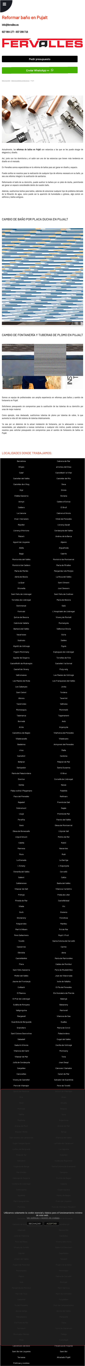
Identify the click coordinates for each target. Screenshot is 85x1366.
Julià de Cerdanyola (21, 1062)
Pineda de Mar (21, 900)
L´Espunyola (63, 866)
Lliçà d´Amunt (21, 837)
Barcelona (21, 461)
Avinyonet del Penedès (64, 744)
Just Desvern (64, 588)
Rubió (63, 842)
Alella (21, 548)
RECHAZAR (35, 1223)
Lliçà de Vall (64, 831)
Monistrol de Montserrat (63, 559)
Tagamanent (63, 715)
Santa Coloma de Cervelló (63, 941)
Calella (21, 842)
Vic (63, 906)
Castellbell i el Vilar (63, 472)
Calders (21, 507)
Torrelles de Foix (63, 657)
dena (64, 952)
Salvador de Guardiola (63, 1079)
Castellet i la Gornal (63, 663)
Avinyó (21, 501)
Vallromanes (21, 675)
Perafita (21, 819)
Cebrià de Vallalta (21, 623)
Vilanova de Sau (64, 1016)
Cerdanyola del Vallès (63, 530)
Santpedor (21, 767)
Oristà (63, 490)
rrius (21, 750)
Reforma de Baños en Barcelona (20, 80)
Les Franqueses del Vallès (63, 681)
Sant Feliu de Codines (63, 594)
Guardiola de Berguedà (21, 1022)
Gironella (21, 588)
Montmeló (63, 709)
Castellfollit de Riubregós (21, 663)
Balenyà (63, 999)
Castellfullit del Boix (21, 1345)
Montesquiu (21, 709)
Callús (63, 877)
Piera (21, 964)
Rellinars (64, 796)
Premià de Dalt (63, 802)
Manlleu (63, 923)
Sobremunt (21, 808)
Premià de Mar (63, 814)
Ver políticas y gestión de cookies (43, 1218)
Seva (64, 484)
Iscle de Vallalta (63, 981)
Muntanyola (64, 623)
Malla (64, 750)
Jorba (63, 686)
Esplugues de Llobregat (63, 652)
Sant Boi (63, 1351)
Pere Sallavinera (21, 935)
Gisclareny (21, 918)
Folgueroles (21, 923)
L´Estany (21, 866)
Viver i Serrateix (21, 519)
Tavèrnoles (21, 704)
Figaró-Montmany (21, 652)
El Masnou (21, 993)
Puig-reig (64, 669)
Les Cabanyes (21, 686)
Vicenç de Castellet (21, 1079)
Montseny (63, 1051)
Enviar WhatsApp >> (38, 70)
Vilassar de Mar (21, 1056)
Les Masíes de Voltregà (64, 675)
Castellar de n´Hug (21, 484)
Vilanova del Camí (21, 1051)
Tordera (63, 692)
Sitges (21, 467)
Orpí (21, 490)
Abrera (21, 698)
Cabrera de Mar (63, 461)
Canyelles (21, 1068)
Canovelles (21, 1074)
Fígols (63, 646)
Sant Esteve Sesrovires (21, 1033)
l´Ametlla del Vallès (21, 871)
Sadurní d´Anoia (21, 1045)
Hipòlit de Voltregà (21, 646)
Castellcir (21, 756)
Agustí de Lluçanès (21, 542)
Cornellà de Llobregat (63, 779)
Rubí (64, 854)
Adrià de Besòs (21, 576)
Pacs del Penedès (21, 796)
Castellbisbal (63, 900)
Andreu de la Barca (63, 536)
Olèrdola (21, 952)
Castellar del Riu (64, 478)
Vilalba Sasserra (21, 496)
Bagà (21, 553)
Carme (64, 946)
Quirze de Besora (21, 617)
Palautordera (63, 1033)
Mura (21, 854)
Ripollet (21, 524)
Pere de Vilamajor (21, 1085)
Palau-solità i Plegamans (21, 790)
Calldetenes (21, 883)
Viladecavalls (21, 738)
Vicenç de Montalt (63, 617)
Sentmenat (21, 605)
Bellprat (21, 761)
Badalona (21, 744)
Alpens (64, 542)
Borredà (21, 721)
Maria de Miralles (63, 565)
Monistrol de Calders (21, 565)
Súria (63, 634)
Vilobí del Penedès (64, 519)
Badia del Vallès (63, 883)
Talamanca (21, 715)
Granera (63, 912)
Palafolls (63, 790)
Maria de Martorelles (64, 958)
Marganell (21, 1016)
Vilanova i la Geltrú (64, 889)
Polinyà (21, 894)
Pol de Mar (63, 929)
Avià (64, 721)
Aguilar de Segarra (21, 657)
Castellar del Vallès (21, 478)
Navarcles (63, 848)
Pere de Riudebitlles (64, 970)
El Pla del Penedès (64, 987)
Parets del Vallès (63, 819)
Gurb (21, 912)
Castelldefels (21, 958)
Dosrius (21, 779)
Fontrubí (21, 611)
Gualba (64, 1022)
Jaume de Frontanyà (21, 981)
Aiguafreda (64, 548)
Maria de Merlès (21, 571)
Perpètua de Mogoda (64, 1345)
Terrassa (21, 1357)
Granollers (21, 1027)
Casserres (21, 946)
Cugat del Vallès (64, 1039)
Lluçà (21, 814)
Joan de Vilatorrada (63, 975)
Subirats (21, 640)
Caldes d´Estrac (64, 501)
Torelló (21, 941)
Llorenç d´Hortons (21, 530)
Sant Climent (63, 582)
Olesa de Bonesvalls (21, 831)
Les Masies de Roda (21, 681)
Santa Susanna (63, 767)
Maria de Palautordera (21, 773)
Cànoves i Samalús (63, 1068)
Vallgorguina (21, 1010)
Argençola (63, 727)
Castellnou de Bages (21, 733)
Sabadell (21, 1039)
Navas (63, 785)
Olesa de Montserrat (63, 825)
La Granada (21, 860)
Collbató (21, 987)
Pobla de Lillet (63, 894)
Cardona (63, 756)
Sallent (21, 877)
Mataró (21, 536)
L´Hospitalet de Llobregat (63, 611)
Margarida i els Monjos (63, 571)
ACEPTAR (51, 1223)
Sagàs (63, 808)
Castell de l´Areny (21, 669)
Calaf (21, 472)
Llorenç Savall (64, 524)
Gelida (21, 785)
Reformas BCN (6, 80)
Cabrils (64, 553)
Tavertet (64, 698)
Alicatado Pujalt (64, 1357)
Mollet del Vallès (21, 975)
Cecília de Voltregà (64, 1045)
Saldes (64, 640)
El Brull (64, 507)
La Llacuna (21, 513)
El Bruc (64, 773)
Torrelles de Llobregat (21, 600)
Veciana (63, 496)
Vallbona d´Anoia (64, 629)
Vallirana (63, 704)
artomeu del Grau (63, 467)
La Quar (21, 582)
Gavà (21, 825)
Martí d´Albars (21, 929)
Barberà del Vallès (21, 629)
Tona (64, 1056)
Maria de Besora (64, 600)
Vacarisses (21, 634)
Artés (21, 727)
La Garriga (63, 860)
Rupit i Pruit (63, 935)
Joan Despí (64, 1062)
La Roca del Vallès (63, 576)
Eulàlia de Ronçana (21, 1004)
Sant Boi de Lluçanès (21, 1351)
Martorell (64, 1010)
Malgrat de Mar (63, 761)
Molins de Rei (64, 837)
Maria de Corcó (63, 1027)
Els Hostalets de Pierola (63, 993)
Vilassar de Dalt (21, 889)
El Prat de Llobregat (21, 999)
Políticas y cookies (21, 1363)
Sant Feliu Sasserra (21, 970)
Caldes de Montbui (64, 964)
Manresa (21, 848)
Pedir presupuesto (39, 59)
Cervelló (63, 871)
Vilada (21, 906)
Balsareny (63, 1004)
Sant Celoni (21, 692)
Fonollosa (64, 918)
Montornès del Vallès (21, 559)
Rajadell (21, 802)
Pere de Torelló (63, 1085)
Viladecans (63, 738)
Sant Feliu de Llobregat (21, 594)
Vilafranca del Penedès (64, 733)
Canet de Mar (63, 1074)
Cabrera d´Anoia (64, 513)
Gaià (64, 605)
